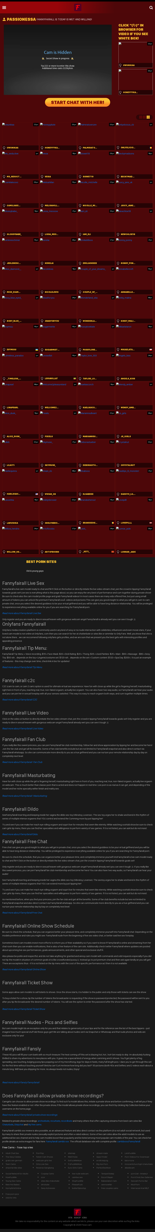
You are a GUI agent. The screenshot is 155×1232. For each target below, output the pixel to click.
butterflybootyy (79, 1188)
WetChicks (73, 1157)
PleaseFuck (77, 1184)
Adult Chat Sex (12, 1153)
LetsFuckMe (130, 1153)
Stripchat (18, 1124)
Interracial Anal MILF (140, 1188)
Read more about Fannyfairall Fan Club (22, 762)
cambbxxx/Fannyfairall (128, 1141)
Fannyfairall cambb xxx (57, 1141)
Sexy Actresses (48, 1188)
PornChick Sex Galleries (142, 1177)
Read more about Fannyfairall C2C (19, 699)
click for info (11, 1197)
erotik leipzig (102, 1160)
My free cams (34, 1124)
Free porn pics (12, 1194)
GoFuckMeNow (75, 1160)
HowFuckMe (11, 1177)
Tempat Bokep (107, 1173)
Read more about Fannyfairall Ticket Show (23, 1009)
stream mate (102, 1153)
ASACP (77, 1217)
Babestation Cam (109, 1181)
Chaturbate (7, 1124)
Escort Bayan (107, 1177)
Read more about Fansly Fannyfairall (20, 1082)
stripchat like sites (14, 1167)
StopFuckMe (77, 1181)
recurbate (55, 1120)
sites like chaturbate (50, 1181)
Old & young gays (35, 570)
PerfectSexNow (103, 1167)
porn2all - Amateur (139, 1173)
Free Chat (22, 912)
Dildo (20, 834)
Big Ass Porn (102, 1164)
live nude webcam (80, 1173)
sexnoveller (106, 1184)
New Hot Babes (13, 1184)
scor (43, 1177)
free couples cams (109, 1188)
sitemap (71, 1153)
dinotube (45, 1184)
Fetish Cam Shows (44, 1157)
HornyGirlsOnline (13, 1188)
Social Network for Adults (17, 1173)
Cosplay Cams (47, 1173)
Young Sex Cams (13, 1181)
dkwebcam (130, 1167)
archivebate (43, 1120)
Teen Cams (11, 1164)
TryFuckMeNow (75, 1164)
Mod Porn (135, 1184)
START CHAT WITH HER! (77, 102)
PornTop (40, 1153)
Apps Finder (101, 1157)
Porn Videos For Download (137, 1157)
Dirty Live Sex (42, 1164)
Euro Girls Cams (75, 1167)
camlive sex (77, 1177)
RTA (70, 1217)
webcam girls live (44, 1160)
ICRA (84, 1217)
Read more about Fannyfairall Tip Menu (22, 667)
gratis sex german (14, 1160)
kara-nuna (129, 1160)
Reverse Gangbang (45, 1167)
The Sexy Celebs (13, 1157)
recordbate (66, 1120)
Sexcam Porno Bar (139, 1181)
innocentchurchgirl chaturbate (139, 1164)
